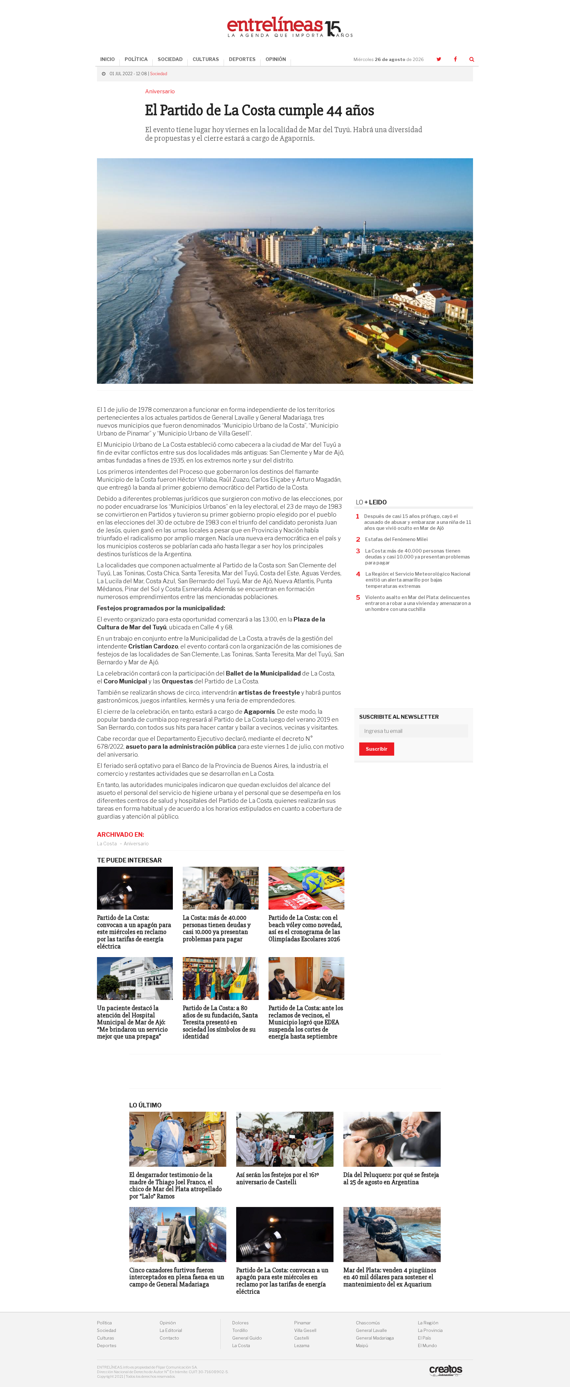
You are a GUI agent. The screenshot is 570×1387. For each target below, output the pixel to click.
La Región (428, 1322)
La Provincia (430, 1330)
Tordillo (240, 1330)
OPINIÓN (276, 59)
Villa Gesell (305, 1330)
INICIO (107, 59)
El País (424, 1338)
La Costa (107, 843)
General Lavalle (371, 1330)
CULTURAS (206, 59)
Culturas (105, 1338)
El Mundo (427, 1345)
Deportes (106, 1345)
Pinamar (302, 1322)
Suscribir (377, 749)
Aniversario (136, 843)
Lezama (301, 1345)
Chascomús (368, 1322)
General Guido (247, 1338)
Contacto (169, 1338)
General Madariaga (375, 1338)
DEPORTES (242, 59)
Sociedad (158, 73)
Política (104, 1322)
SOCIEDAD (170, 59)
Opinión (168, 1322)
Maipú (362, 1345)
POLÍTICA (136, 59)
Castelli (301, 1338)
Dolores (240, 1322)
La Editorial (171, 1330)
